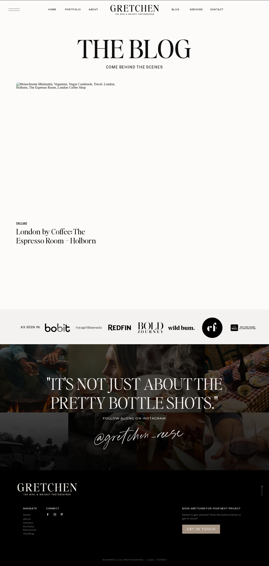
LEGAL (150, 559)
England (21, 223)
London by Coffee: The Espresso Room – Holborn (56, 236)
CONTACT (162, 559)
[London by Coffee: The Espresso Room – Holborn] (70, 149)
